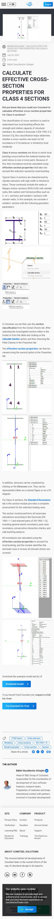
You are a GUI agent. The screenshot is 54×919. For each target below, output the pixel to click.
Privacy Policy (11, 820)
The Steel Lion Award (40, 837)
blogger (30, 875)
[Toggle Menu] (3, 4)
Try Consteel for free (17, 706)
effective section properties (22, 348)
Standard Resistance (39, 500)
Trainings (24, 836)
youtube (14, 875)
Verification (10, 825)
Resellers (24, 825)
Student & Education (9, 837)
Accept (29, 909)
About (22, 830)
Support (38, 830)
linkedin (7, 875)
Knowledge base (15, 46)
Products (38, 820)
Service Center (41, 825)
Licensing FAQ (11, 830)
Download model (15, 684)
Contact (23, 820)
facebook (22, 875)
